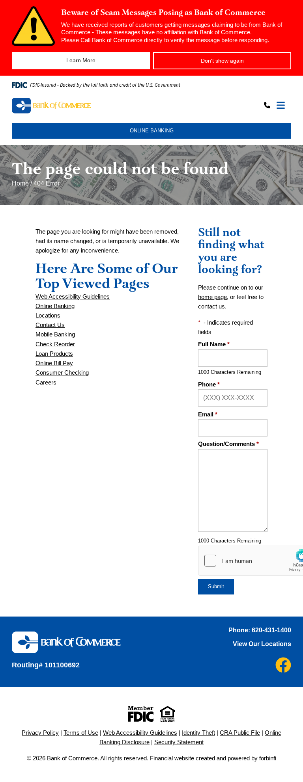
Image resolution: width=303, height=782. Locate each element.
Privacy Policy (40, 733)
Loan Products (54, 354)
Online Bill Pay (54, 363)
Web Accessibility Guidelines (73, 296)
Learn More (80, 60)
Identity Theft (198, 733)
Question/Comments (228, 444)
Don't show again (222, 61)
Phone (209, 384)
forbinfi (267, 758)
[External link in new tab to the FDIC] (140, 714)
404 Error (47, 183)
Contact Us (50, 325)
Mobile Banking (55, 334)
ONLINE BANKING (152, 131)
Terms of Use (81, 733)
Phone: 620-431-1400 (259, 630)
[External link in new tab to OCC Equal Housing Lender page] (167, 714)
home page (212, 297)
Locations (48, 315)
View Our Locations (262, 644)
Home (20, 183)
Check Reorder (55, 344)
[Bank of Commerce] (81, 105)
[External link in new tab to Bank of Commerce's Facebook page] (283, 665)
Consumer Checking (62, 373)
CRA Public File (240, 733)
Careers (46, 382)
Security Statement (179, 742)
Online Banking (55, 306)
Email (207, 414)
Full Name (214, 344)
